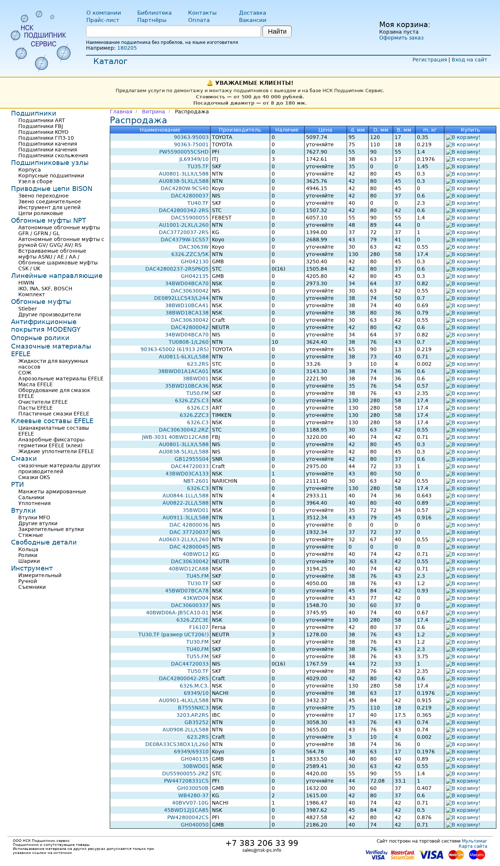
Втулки (23, 510)
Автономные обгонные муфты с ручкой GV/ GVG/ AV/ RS (61, 242)
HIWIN (26, 283)
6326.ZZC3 (194, 415)
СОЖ (24, 373)
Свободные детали (44, 542)
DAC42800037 (190, 196)
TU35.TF (198, 166)
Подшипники (33, 113)
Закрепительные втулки (51, 529)
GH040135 (195, 759)
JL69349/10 (194, 159)
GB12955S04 (192, 459)
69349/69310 (191, 751)
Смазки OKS (34, 477)
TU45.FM (197, 576)
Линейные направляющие (56, 275)
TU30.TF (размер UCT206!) (173, 634)
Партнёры (152, 20)
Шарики (29, 561)
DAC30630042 (190, 291)
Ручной (27, 581)
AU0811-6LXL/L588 (184, 356)
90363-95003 (191, 137)
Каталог (110, 61)
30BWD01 (196, 766)
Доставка (252, 13)
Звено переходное (43, 196)
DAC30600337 (190, 605)
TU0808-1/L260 (189, 342)
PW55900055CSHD (184, 152)
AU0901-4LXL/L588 (184, 700)
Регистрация (430, 60)
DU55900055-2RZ (185, 773)
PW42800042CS (188, 817)
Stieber (27, 309)
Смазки (24, 458)
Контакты (202, 13)
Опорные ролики (40, 338)
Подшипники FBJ (40, 126)
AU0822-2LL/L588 (186, 503)
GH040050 (195, 825)
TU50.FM (197, 393)
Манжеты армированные (52, 491)
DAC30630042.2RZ (184, 430)
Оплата (199, 20)
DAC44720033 (190, 466)
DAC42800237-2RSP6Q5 (177, 269)
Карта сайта (473, 846)
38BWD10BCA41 (187, 305)
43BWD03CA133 (187, 474)
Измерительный (39, 575)
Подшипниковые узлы (50, 162)
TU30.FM (197, 642)
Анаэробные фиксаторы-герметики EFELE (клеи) (52, 442)
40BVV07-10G (190, 803)
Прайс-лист (102, 20)
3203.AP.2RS (192, 715)
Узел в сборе (35, 181)
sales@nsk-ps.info (261, 850)
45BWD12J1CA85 (186, 810)
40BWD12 (196, 554)
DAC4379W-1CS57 (185, 239)
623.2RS (198, 364)
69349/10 (196, 693)
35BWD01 (196, 510)
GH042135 (195, 276)
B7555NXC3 (193, 708)
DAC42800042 (190, 327)
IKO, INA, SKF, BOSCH (45, 288)
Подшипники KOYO (43, 132)
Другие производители (49, 314)
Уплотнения (34, 503)
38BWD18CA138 (187, 313)
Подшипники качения (47, 144)
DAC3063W (194, 247)
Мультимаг (474, 841)
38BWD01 (196, 378)
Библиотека (154, 13)
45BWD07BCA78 (187, 591)
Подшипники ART (41, 120)
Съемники (32, 587)
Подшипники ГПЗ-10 (46, 138)
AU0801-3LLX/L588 (184, 174)
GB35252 (196, 722)
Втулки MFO (34, 517)
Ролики (27, 555)
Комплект (31, 294)
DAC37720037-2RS (184, 232)
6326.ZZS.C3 (192, 400)
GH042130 (195, 261)
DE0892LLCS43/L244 (181, 298)
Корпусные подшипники (51, 175)
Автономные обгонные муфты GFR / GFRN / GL (59, 230)
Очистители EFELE (43, 402)
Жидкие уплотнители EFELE (56, 451)
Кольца (28, 549)
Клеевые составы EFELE (52, 421)
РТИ (17, 484)
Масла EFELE (35, 384)
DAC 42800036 (189, 525)
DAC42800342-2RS (184, 210)
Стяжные (30, 535)
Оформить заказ (401, 38)
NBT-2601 (196, 481)
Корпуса (29, 170)
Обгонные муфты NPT (48, 220)
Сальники (31, 497)
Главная (121, 111)
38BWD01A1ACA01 (183, 371)
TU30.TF (198, 583)
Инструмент (32, 568)
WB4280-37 (193, 795)
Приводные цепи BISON (51, 188)
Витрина (153, 111)
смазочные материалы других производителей (59, 468)
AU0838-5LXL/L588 (184, 181)
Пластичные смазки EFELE (53, 414)
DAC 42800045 (189, 547)
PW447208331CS (186, 781)
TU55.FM (197, 656)
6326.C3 (198, 408)
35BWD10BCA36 (187, 386)
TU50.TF (198, 671)
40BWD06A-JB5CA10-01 (177, 612)
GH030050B (193, 788)
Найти (277, 31)
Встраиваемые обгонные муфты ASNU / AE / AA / (52, 254)
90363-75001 (191, 144)
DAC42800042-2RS (184, 678)
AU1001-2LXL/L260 (184, 225)
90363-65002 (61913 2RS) (175, 349)
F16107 (199, 627)
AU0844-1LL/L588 (186, 495)
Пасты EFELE (35, 408)
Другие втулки (37, 523)
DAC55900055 (190, 218)
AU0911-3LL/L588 (186, 517)
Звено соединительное (49, 201)
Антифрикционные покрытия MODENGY (46, 325)
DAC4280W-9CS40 (185, 188)
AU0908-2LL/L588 (186, 730)
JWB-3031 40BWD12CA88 (175, 437)
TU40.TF (198, 203)
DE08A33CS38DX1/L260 (177, 744)
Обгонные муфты (41, 301)
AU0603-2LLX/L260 (184, 539)
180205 (127, 48)
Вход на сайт (469, 60)
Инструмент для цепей (49, 207)
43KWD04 (196, 598)
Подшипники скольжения (53, 155)
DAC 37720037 (189, 532)
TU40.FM (197, 649)
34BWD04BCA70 (187, 283)
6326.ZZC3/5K (190, 254)
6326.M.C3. (194, 686)
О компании (103, 13)
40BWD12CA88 (189, 569)
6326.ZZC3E (192, 620)
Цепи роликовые (40, 213)
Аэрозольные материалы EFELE (61, 378)
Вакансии (252, 20)
